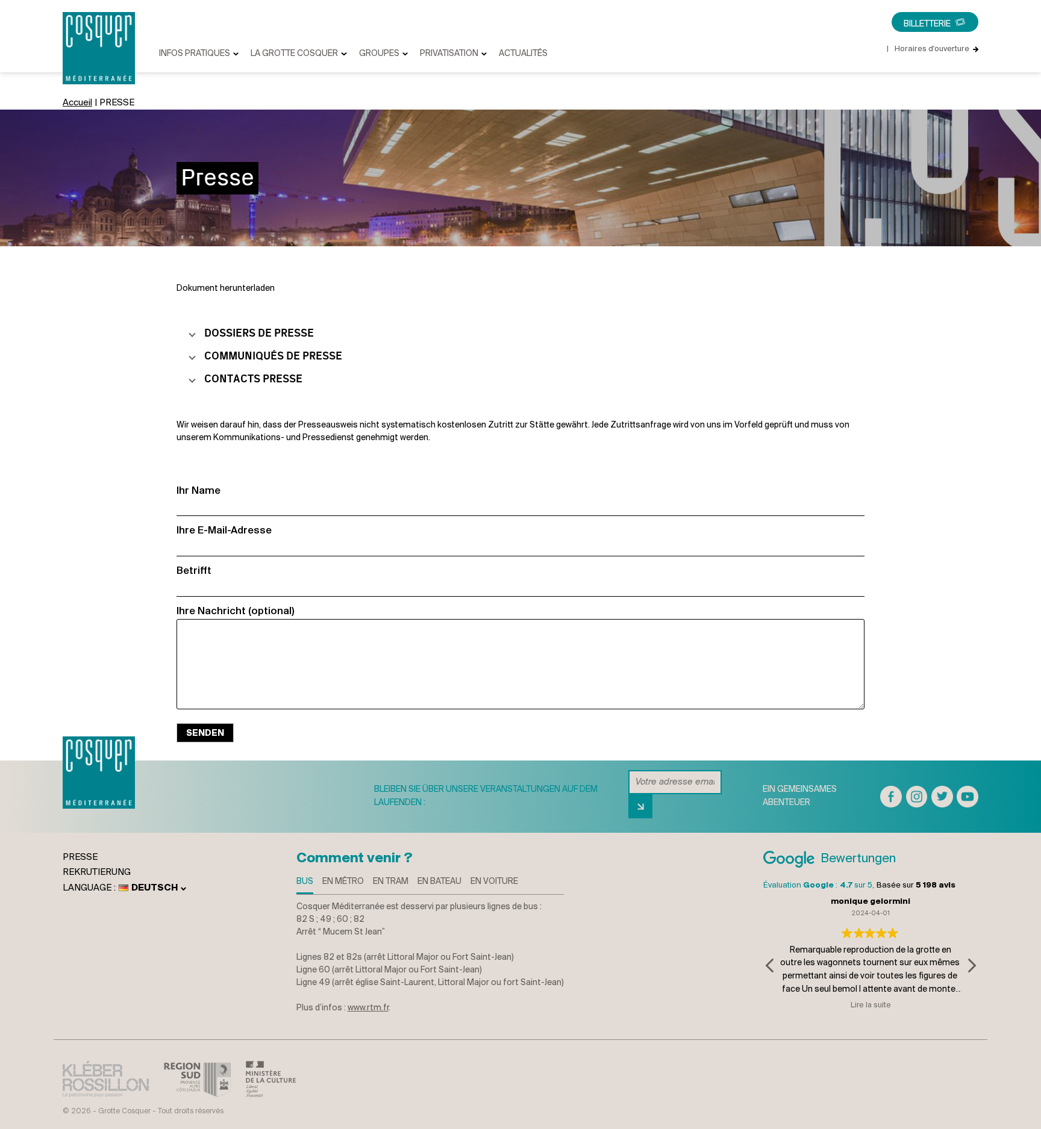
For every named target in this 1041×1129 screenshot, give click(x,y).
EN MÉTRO (343, 881)
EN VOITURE (494, 881)
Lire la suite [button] (870, 1005)
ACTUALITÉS (523, 53)
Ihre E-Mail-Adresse (224, 531)
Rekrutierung (97, 872)
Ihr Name (198, 491)
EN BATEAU (439, 881)
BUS (304, 881)
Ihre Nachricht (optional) (236, 611)
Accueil (77, 103)
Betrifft (194, 571)
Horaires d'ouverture (928, 49)
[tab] (304, 885)
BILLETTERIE (927, 24)
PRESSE (80, 857)
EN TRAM (390, 881)
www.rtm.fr (368, 1008)
